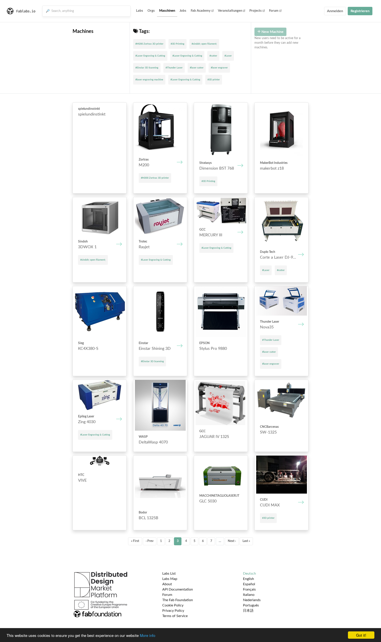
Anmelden (335, 11)
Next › (232, 541)
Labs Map (169, 579)
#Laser (228, 56)
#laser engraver (219, 67)
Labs (139, 10)
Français (249, 589)
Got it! (361, 635)
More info (147, 635)
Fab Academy (201, 10)
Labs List (169, 573)
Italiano (248, 595)
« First (135, 541)
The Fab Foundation (177, 600)
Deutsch (249, 573)
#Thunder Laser (174, 67)
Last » (246, 541)
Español (249, 584)
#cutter (213, 56)
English (248, 579)
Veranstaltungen (230, 10)
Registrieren (360, 11)
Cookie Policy (172, 605)
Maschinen (167, 10)
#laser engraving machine (149, 79)
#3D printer (213, 79)
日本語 (248, 610)
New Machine (272, 32)
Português (251, 605)
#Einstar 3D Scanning (146, 67)
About (167, 584)
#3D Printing (177, 44)
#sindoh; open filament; (204, 44)
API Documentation (177, 589)
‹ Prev (149, 541)
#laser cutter (197, 67)
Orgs (151, 10)
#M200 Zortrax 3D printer (149, 44)
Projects (255, 10)
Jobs (182, 10)
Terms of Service (175, 616)
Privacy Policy (173, 610)
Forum (273, 10)
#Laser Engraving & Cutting (150, 56)
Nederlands (252, 600)
